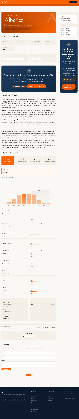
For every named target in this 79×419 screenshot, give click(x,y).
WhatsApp (46, 327)
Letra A (5, 9)
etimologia (4, 110)
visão (45, 126)
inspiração (51, 122)
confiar (5, 133)
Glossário (33, 411)
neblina (3, 128)
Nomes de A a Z (34, 398)
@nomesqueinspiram (70, 398)
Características (64, 16)
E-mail (2, 355)
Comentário (3, 360)
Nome (2, 351)
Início (2, 9)
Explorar (57, 1)
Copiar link (53, 327)
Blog (32, 394)
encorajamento (50, 131)
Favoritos (33, 402)
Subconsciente (51, 135)
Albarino (18, 375)
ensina (16, 137)
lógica (45, 133)
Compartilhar (27, 29)
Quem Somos (50, 394)
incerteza (9, 128)
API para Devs (50, 398)
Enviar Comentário (6, 369)
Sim (26, 336)
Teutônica (8, 29)
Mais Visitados (34, 400)
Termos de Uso (50, 402)
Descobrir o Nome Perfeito (36, 86)
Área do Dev (73, 1)
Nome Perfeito (64, 1)
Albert (33, 375)
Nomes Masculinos (35, 409)
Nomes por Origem (35, 404)
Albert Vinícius (38, 375)
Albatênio (23, 375)
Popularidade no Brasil (66, 20)
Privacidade (50, 400)
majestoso (5, 101)
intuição (3, 124)
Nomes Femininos (34, 407)
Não (33, 336)
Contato (49, 396)
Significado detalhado (66, 18)
